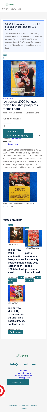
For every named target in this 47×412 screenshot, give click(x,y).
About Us (23, 370)
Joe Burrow (8, 98)
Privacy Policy (23, 378)
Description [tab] (13, 144)
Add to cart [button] (16, 279)
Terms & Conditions (23, 375)
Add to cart (13, 131)
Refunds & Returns (23, 373)
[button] (4, 58)
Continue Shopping (17, 136)
